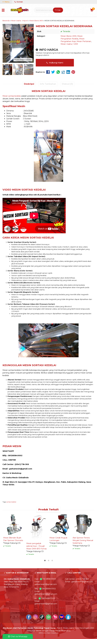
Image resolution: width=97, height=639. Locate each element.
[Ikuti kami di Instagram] (35, 617)
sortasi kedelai (11, 502)
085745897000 (48, 598)
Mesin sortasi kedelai (12, 96)
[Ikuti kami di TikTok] (42, 617)
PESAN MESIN (12, 446)
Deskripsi (29, 84)
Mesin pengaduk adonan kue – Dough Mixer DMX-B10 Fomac (36, 546)
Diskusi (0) (67, 84)
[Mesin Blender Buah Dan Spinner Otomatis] (13, 524)
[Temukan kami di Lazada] (61, 617)
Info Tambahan (48, 84)
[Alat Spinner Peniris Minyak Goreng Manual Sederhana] (83, 524)
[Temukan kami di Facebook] (28, 617)
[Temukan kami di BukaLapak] (55, 617)
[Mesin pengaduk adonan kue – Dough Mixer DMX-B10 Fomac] (36, 527)
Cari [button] (59, 10)
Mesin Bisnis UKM (68, 36)
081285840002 (49, 589)
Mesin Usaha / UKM (69, 44)
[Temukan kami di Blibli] (68, 617)
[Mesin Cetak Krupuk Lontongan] (60, 524)
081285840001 (49, 579)
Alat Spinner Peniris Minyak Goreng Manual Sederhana (83, 540)
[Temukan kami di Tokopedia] (48, 617)
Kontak (19, 2)
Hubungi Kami (55, 62)
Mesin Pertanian (84, 41)
